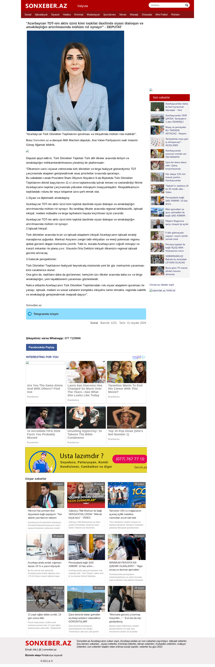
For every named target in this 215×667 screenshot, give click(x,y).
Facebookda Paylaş (41, 347)
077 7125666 (73, 338)
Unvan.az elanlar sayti (161, 284)
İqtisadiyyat (41, 14)
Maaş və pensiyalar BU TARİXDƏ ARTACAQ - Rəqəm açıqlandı (175, 130)
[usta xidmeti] (88, 459)
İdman (122, 14)
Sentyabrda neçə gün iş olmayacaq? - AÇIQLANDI (176, 142)
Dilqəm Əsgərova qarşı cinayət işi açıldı (176, 222)
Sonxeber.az (41, 140)
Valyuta (82, 6)
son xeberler (94, 646)
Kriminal (78, 14)
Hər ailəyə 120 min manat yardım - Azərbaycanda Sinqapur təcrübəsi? (176, 177)
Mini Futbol (161, 14)
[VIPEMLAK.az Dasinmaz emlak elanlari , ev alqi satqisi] (158, 290)
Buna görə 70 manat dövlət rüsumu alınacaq (176, 270)
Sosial (28, 14)
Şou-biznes (109, 14)
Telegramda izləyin (45, 314)
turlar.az (171, 290)
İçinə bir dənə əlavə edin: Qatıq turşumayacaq (175, 165)
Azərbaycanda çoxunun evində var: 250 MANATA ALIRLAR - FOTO (176, 153)
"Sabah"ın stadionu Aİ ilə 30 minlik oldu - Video (176, 188)
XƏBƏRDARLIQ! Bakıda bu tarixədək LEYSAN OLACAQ (176, 259)
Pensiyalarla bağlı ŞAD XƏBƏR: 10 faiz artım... (176, 200)
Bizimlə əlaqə (33, 655)
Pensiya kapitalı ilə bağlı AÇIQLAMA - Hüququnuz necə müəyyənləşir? (175, 247)
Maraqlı (134, 14)
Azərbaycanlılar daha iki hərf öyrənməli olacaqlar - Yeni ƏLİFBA (176, 106)
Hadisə (67, 14)
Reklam (175, 14)
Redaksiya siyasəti (51, 655)
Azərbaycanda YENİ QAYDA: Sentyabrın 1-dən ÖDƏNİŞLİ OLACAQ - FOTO (176, 118)
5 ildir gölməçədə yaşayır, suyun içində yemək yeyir (176, 235)
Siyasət (55, 14)
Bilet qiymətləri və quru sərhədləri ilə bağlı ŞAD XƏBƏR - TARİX (176, 212)
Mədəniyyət (93, 14)
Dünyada (147, 14)
